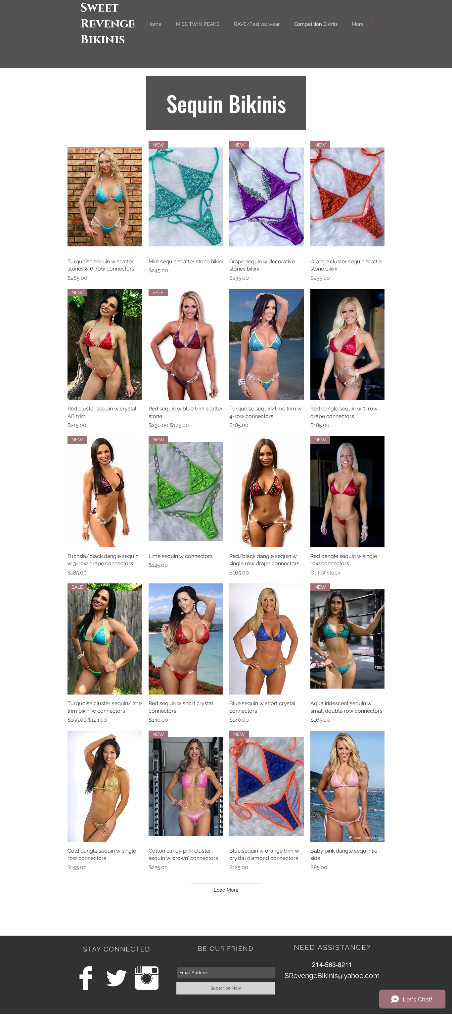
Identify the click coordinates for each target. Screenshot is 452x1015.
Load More (226, 890)
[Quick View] (105, 197)
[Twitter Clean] (116, 978)
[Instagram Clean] (147, 978)
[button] (372, 19)
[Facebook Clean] (86, 978)
